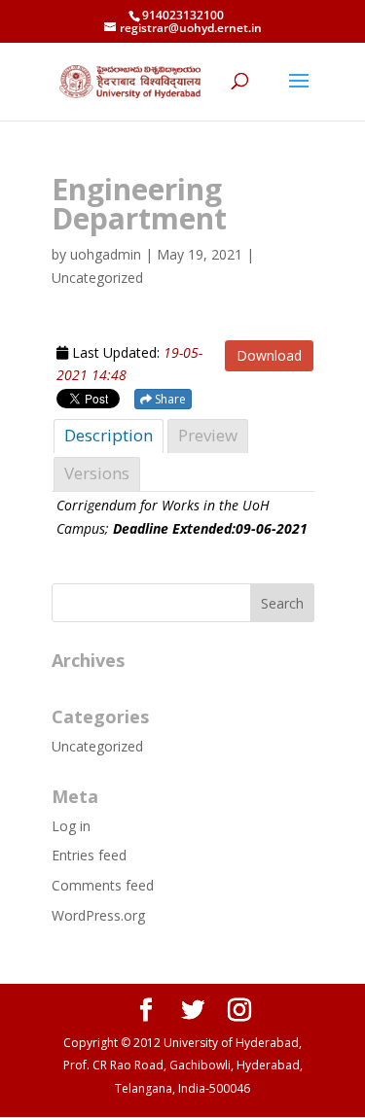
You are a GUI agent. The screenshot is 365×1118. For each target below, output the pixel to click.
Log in (71, 826)
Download (269, 355)
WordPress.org (98, 915)
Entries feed (89, 855)
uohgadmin (105, 254)
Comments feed (103, 885)
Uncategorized (97, 746)
